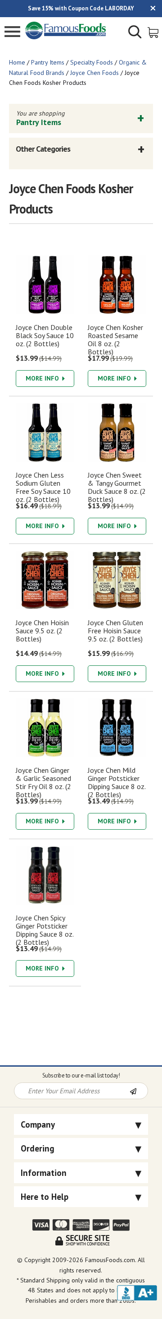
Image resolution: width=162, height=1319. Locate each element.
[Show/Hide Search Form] (135, 33)
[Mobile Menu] (12, 32)
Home (17, 62)
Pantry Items (47, 62)
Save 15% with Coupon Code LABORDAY (81, 8)
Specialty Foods (91, 62)
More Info (43, 378)
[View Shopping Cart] (154, 32)
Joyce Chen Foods (94, 73)
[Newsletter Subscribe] (139, 1091)
